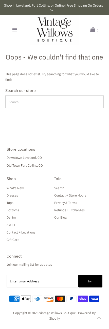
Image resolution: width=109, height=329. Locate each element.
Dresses (12, 195)
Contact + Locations (21, 232)
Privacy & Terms (65, 202)
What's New (15, 188)
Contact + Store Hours (70, 195)
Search (59, 188)
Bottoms (13, 210)
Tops (10, 202)
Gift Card (13, 239)
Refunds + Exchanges (69, 210)
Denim (11, 217)
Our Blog (60, 217)
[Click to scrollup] (99, 319)
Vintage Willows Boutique (57, 313)
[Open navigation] (14, 29)
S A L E (11, 224)
